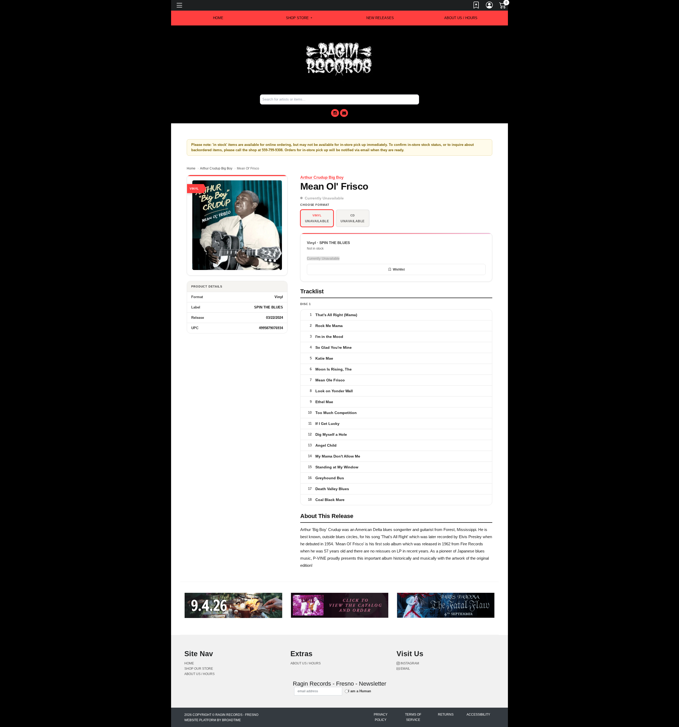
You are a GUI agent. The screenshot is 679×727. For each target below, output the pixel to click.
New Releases (380, 18)
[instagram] (335, 112)
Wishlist (399, 269)
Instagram (409, 663)
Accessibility (478, 714)
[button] (299, 18)
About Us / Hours (460, 18)
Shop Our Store (198, 669)
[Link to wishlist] (476, 6)
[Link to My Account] (489, 6)
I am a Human (359, 691)
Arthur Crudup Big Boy (216, 168)
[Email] (344, 112)
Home (191, 168)
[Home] (339, 60)
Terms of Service (413, 717)
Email (405, 669)
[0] (503, 6)
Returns (446, 714)
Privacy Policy (381, 717)
